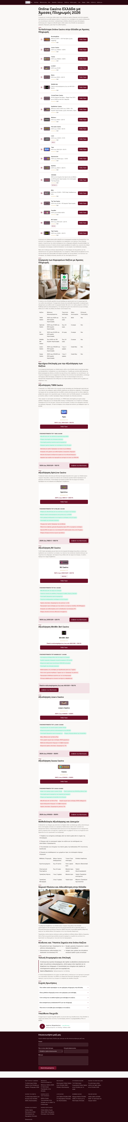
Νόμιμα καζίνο (84, 2)
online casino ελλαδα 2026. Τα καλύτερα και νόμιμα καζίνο (94, 1098)
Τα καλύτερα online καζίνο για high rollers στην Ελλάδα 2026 (94, 1085)
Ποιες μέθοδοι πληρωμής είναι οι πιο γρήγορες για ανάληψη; (58, 992)
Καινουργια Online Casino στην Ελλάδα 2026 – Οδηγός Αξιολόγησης (64, 1085)
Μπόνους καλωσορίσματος (44, 2)
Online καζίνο (89, 2)
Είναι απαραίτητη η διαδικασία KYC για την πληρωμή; (56, 1002)
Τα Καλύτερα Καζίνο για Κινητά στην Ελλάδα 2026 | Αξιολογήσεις (32, 1098)
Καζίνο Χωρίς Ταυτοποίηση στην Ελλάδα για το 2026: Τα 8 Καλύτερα (48, 1101)
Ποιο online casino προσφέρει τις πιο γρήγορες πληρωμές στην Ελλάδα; (61, 987)
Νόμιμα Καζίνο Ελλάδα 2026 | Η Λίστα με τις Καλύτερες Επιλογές (79, 1098)
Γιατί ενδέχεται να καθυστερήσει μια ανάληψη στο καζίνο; (57, 997)
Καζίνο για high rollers (61, 2)
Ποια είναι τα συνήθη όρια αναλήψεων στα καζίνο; (55, 1007)
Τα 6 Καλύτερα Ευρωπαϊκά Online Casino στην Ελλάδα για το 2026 (79, 1086)
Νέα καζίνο (50, 2)
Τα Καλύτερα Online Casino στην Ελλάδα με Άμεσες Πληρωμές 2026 (32, 1085)
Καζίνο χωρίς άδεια (100, 2)
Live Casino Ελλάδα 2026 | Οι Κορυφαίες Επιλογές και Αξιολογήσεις (64, 1098)
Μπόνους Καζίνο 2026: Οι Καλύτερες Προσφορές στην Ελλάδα (47, 1088)
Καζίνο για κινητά (67, 2)
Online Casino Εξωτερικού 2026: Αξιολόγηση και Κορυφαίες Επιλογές (31, 1113)
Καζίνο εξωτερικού (94, 2)
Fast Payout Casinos (37, 2)
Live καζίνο (80, 2)
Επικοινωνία (32, 2)
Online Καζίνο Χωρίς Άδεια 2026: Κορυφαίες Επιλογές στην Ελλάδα (47, 1112)
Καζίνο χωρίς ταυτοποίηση (74, 2)
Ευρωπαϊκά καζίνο (54, 2)
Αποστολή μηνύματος (47, 1068)
